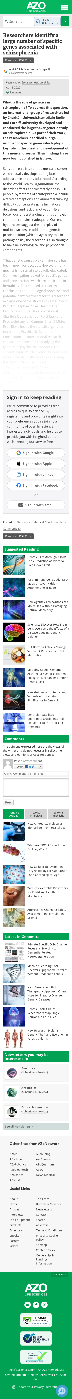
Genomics (23, 522)
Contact (41, 1214)
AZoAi (40, 1170)
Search (40, 1220)
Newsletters (44, 1209)
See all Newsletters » (19, 1126)
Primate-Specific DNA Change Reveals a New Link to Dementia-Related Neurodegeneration (47, 950)
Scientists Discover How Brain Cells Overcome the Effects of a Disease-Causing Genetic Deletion (48, 630)
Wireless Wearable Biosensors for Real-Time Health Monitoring (47, 892)
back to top (58, 1274)
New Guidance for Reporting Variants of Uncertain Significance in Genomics (46, 696)
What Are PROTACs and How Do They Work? (46, 847)
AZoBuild (16, 1180)
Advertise (42, 1225)
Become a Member (48, 1204)
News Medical (45, 1175)
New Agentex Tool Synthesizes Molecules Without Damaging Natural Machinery (47, 606)
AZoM (13, 1154)
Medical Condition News (49, 522)
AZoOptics (16, 1175)
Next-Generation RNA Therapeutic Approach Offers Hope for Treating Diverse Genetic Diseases (47, 993)
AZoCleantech (19, 1170)
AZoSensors (44, 1159)
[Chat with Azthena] (62, 1391)
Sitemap (41, 1245)
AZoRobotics (18, 1164)
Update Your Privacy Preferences (38, 1387)
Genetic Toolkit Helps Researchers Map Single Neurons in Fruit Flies (43, 1013)
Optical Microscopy (34, 1107)
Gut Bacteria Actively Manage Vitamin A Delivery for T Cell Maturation (47, 651)
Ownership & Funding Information (45, 1259)
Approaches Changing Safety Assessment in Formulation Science (46, 914)
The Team (42, 1199)
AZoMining (43, 1154)
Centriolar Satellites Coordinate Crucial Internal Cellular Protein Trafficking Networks (45, 721)
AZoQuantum (45, 1164)
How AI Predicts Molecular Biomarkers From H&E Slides (46, 825)
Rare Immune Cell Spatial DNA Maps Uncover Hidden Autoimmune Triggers (47, 583)
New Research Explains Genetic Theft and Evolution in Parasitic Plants (47, 1034)
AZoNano (16, 1159)
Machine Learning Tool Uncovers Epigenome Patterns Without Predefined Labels (47, 970)
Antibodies (28, 1088)
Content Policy (45, 1250)
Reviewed (16, 92)
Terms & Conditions (49, 1230)
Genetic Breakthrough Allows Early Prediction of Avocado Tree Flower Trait (46, 561)
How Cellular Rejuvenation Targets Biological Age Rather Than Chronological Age (47, 871)
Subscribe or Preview (34, 1072)
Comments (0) (12, 528)
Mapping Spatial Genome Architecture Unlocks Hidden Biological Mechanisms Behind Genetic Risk (47, 676)
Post (8, 802)
